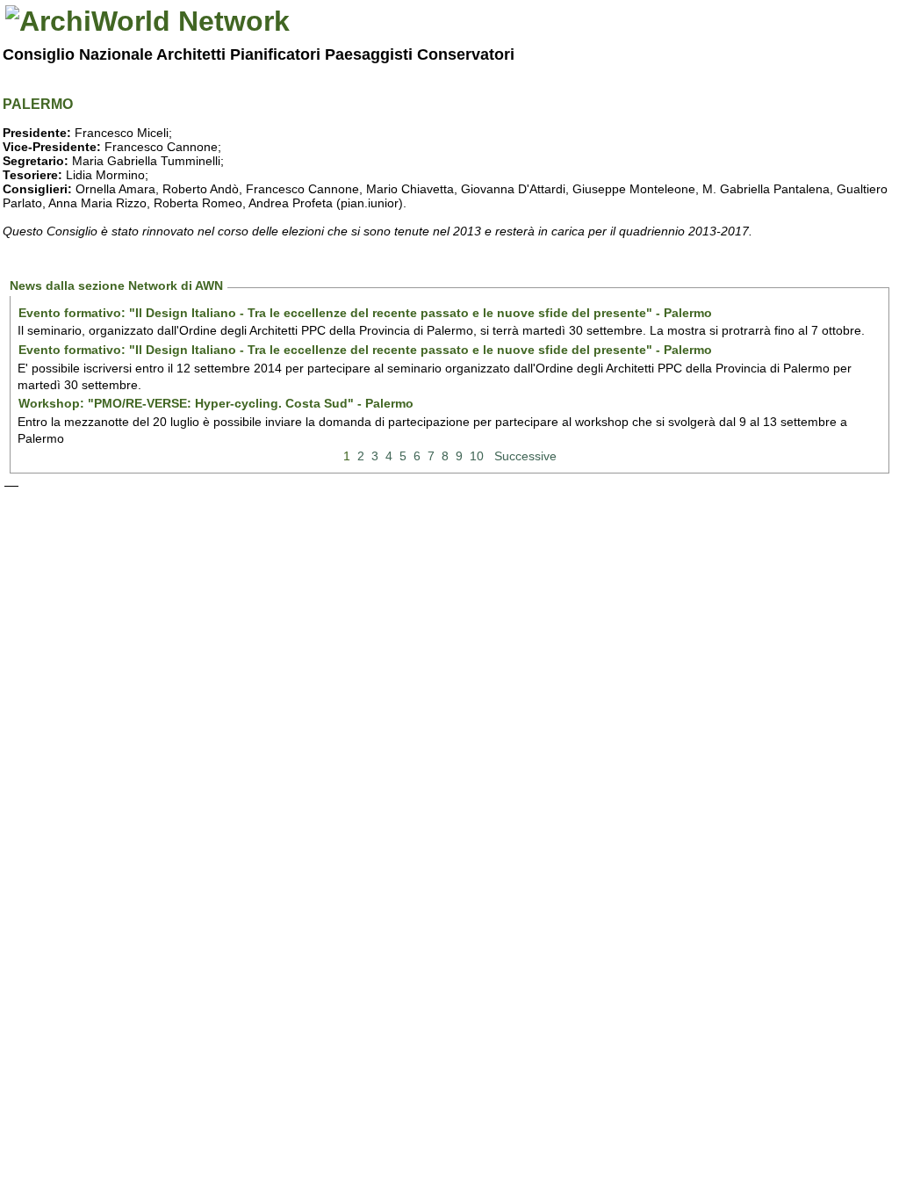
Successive (525, 456)
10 (477, 456)
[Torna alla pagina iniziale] (147, 21)
